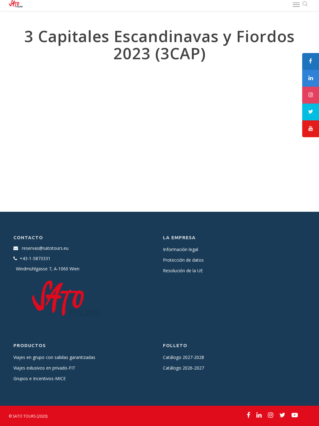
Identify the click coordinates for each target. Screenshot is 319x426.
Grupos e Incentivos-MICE (39, 378)
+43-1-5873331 (35, 258)
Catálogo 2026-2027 (183, 368)
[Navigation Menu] (296, 4)
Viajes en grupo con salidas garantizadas (54, 357)
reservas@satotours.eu (45, 248)
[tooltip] (310, 61)
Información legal (180, 249)
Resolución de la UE (183, 271)
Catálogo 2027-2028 (183, 357)
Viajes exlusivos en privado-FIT (44, 368)
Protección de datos (183, 260)
